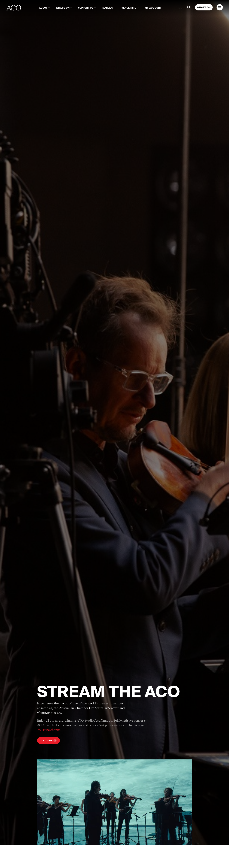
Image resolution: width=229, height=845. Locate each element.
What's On (63, 7)
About (43, 7)
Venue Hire (129, 7)
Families (107, 7)
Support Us (85, 7)
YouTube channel (49, 730)
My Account (153, 7)
